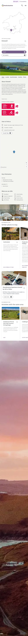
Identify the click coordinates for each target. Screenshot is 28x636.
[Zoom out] (26, 165)
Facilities (20, 77)
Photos (24, 77)
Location (7, 77)
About (3, 77)
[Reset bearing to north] (26, 167)
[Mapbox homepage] (3, 167)
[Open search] (22, 5)
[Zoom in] (26, 163)
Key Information (13, 77)
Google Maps (6, 133)
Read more (4, 99)
